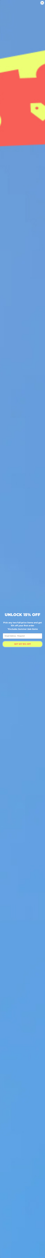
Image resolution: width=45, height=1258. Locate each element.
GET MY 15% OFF (22, 644)
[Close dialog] (42, 3)
